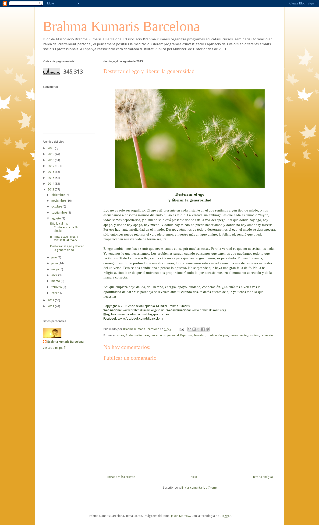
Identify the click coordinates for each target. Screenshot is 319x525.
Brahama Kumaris (137, 335)
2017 (51, 166)
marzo (56, 281)
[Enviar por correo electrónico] (189, 329)
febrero (57, 287)
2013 (51, 189)
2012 (51, 300)
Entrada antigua (262, 477)
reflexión (267, 335)
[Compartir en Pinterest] (207, 329)
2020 (51, 148)
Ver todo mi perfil (54, 347)
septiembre (59, 212)
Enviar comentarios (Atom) (199, 487)
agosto (56, 218)
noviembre (59, 200)
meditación (214, 335)
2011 (51, 306)
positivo (253, 335)
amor (120, 335)
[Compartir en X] (198, 329)
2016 (51, 171)
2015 (51, 178)
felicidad (200, 335)
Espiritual (186, 335)
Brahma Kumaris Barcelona (121, 26)
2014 (51, 183)
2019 (51, 154)
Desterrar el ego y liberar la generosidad (67, 248)
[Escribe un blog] (194, 329)
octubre (57, 206)
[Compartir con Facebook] (203, 329)
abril (54, 275)
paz (225, 335)
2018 (51, 160)
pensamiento (238, 335)
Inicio (193, 477)
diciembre (58, 195)
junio (55, 263)
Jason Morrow (180, 516)
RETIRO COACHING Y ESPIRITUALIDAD (64, 238)
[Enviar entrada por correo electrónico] (181, 329)
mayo (55, 269)
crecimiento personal (165, 335)
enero (55, 293)
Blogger (225, 516)
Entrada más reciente (121, 477)
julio (54, 257)
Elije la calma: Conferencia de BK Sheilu (64, 227)
